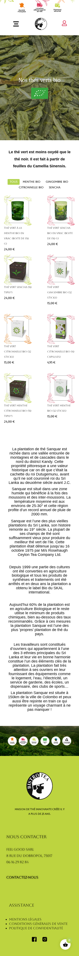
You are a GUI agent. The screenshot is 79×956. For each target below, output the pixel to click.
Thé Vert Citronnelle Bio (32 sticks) (17, 351)
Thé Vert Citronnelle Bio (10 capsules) (60, 351)
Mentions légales (25, 919)
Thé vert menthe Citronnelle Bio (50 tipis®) (17, 411)
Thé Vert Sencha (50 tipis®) (18, 290)
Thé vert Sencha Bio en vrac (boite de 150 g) (60, 233)
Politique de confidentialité (36, 928)
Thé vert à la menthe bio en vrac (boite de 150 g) (16, 236)
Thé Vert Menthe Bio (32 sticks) (59, 408)
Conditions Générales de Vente (38, 924)
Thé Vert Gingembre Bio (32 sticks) (59, 292)
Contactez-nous (22, 877)
